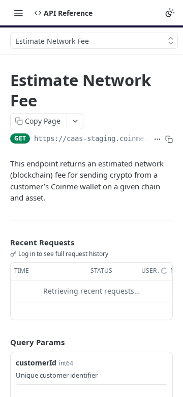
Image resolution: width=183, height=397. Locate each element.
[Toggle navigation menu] (18, 13)
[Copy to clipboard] (169, 139)
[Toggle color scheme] (170, 13)
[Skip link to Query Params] (3, 342)
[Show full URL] (157, 139)
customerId (36, 362)
